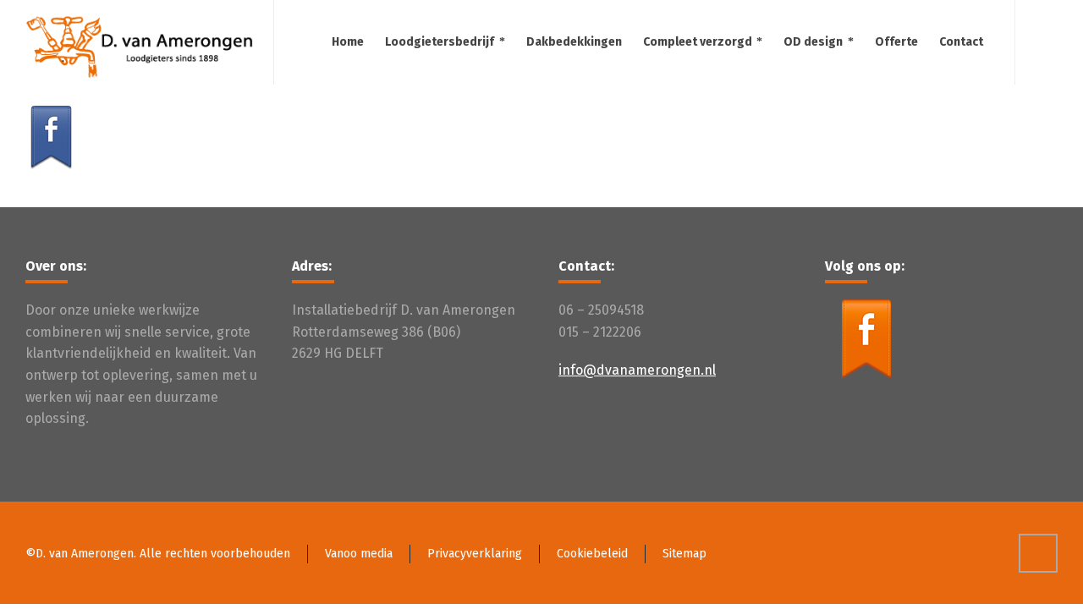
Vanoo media (359, 553)
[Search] (1047, 42)
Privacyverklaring (474, 553)
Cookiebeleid (592, 553)
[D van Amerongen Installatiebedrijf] (139, 42)
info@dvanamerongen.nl (637, 370)
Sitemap (684, 553)
